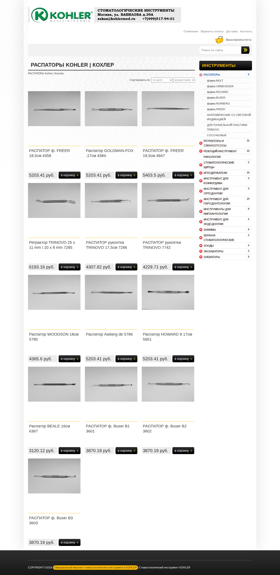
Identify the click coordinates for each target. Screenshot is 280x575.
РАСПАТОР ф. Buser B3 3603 (51, 520)
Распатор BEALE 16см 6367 (49, 428)
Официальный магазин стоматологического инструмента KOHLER (95, 567)
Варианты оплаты (212, 31)
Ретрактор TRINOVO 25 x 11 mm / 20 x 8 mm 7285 (52, 245)
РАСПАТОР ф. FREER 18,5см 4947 (163, 153)
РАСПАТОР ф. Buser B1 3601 (108, 428)
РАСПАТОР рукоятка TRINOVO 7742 (162, 245)
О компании (191, 31)
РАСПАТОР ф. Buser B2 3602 (165, 428)
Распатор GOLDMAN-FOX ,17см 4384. (109, 153)
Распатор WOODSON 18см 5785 (54, 337)
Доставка (232, 31)
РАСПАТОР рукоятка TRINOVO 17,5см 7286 (106, 245)
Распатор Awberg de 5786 (109, 334)
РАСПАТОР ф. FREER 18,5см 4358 (49, 153)
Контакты (246, 31)
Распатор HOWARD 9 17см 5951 (167, 337)
